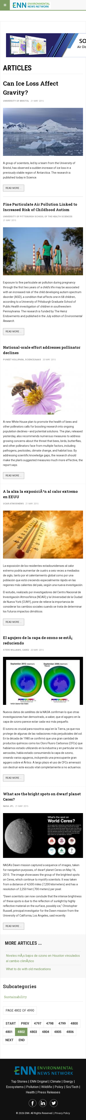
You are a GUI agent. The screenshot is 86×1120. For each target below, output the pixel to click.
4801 (9, 1032)
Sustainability (15, 997)
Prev (25, 1023)
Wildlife (46, 1087)
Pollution (32, 1087)
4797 (37, 1023)
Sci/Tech (72, 1087)
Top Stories (19, 1081)
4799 (62, 1023)
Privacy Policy (62, 1113)
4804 (45, 1032)
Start (11, 1023)
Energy (68, 1081)
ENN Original (39, 1081)
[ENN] (31, 5)
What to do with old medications (28, 969)
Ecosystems (15, 1087)
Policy (59, 1087)
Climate (55, 1081)
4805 (57, 1032)
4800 (74, 1023)
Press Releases (48, 1092)
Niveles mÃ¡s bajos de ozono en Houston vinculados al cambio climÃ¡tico (43, 958)
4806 (70, 1032)
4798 (49, 1023)
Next (9, 1040)
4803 (33, 1032)
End (22, 1040)
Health (30, 1092)
